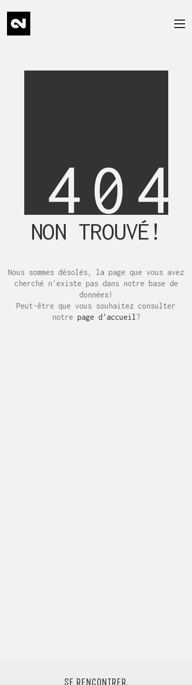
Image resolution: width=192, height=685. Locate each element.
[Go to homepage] (18, 23)
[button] (179, 23)
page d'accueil (106, 317)
